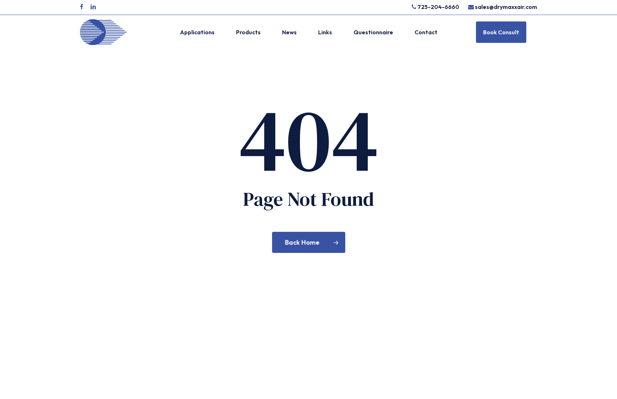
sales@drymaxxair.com (506, 6)
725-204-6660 (437, 6)
